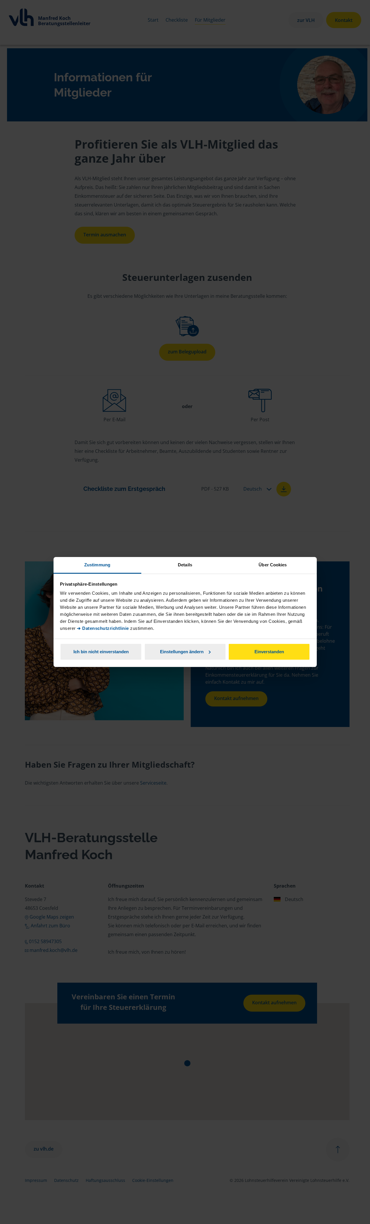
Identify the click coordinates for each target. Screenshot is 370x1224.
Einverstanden (269, 651)
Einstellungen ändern (182, 651)
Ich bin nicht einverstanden (101, 651)
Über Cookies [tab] (273, 564)
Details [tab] (185, 564)
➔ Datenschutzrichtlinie (103, 628)
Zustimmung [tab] (97, 564)
